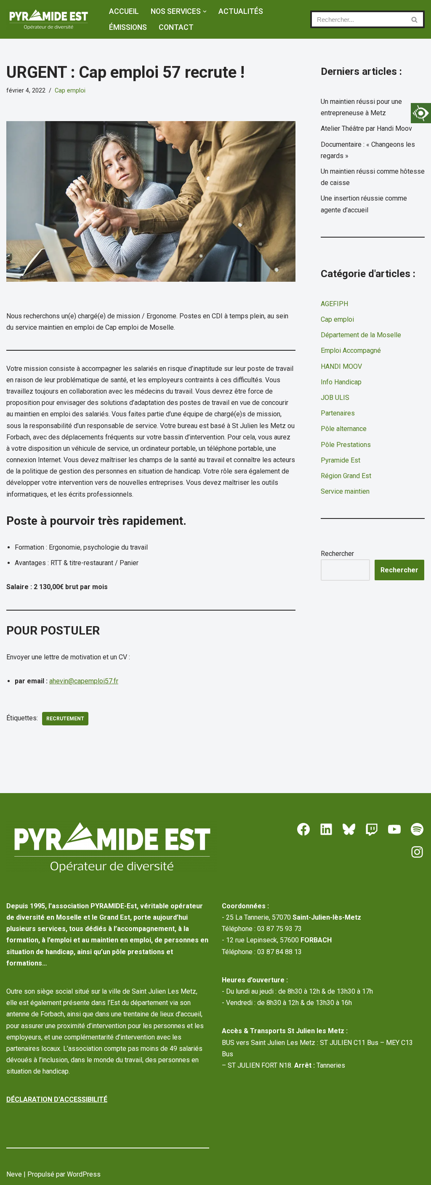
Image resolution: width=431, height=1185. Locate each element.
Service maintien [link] (345, 491)
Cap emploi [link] (70, 90)
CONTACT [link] (176, 27)
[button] (205, 11)
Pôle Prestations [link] (346, 445)
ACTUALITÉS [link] (240, 11)
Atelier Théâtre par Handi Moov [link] (366, 128)
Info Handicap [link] (341, 382)
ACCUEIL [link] (124, 11)
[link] (421, 113)
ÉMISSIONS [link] (128, 27)
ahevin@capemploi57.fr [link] (83, 681)
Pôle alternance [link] (344, 429)
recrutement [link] (65, 719)
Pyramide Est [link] (340, 460)
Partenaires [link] (338, 413)
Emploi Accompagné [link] (351, 350)
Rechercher (337, 554)
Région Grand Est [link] (346, 476)
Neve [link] (14, 1174)
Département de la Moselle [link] (361, 335)
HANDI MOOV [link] (341, 366)
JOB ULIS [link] (335, 398)
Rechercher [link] (399, 570)
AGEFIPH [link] (334, 304)
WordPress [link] (84, 1174)
